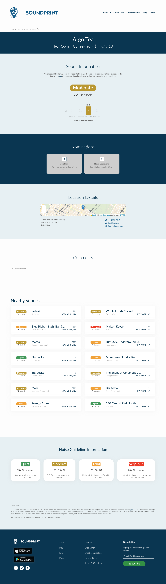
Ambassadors (133, 13)
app (60, 76)
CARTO (122, 215)
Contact (88, 543)
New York (15, 29)
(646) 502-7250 (114, 220)
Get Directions (113, 223)
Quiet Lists (119, 13)
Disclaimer (90, 548)
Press (152, 13)
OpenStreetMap (104, 215)
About (105, 13)
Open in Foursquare (115, 226)
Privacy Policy (91, 558)
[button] (83, 207)
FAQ (61, 553)
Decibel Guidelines (93, 553)
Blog (145, 13)
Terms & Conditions (94, 563)
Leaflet (94, 215)
